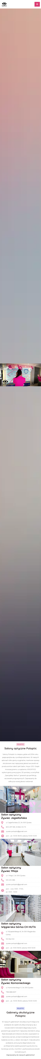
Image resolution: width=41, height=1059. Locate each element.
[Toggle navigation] (37, 4)
